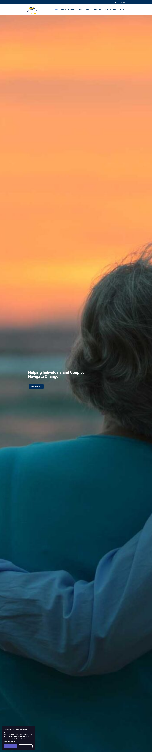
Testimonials (96, 9)
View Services (35, 386)
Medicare (71, 9)
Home (56, 9)
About (63, 9)
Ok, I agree (11, 746)
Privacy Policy (26, 746)
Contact (113, 9)
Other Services (83, 9)
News (106, 9)
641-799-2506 (121, 2)
